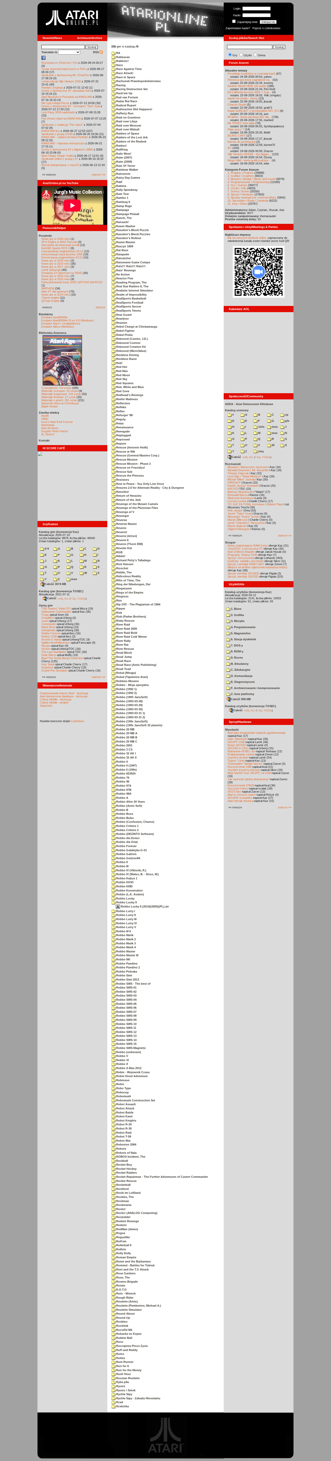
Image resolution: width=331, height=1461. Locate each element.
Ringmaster (123, 588)
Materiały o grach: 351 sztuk (59, 400)
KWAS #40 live (50, 130)
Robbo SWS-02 (126, 991)
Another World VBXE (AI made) (247, 86)
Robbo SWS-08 (126, 1015)
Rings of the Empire (129, 592)
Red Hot (121, 366)
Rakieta (120, 185)
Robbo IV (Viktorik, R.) (130, 870)
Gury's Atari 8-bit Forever (57, 421)
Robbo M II (123, 931)
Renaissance (124, 427)
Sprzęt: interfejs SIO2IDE (243, 573)
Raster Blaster (125, 242)
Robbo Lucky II (126, 902)
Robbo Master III (126, 955)
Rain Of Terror (125, 165)
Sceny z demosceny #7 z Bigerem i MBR (67, 149)
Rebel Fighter (124, 330)
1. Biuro (236, 608)
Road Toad (123, 668)
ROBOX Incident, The (130, 1156)
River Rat (122, 644)
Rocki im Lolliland (128, 1192)
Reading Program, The (131, 282)
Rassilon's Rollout (128, 238)
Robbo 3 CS (123, 749)
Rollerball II (123, 1245)
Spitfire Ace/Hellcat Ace (55, 642)
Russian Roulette (127, 1378)
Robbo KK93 (124, 882)
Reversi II (122, 540)
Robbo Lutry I (125, 911)
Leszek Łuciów (237, 501)
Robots (120, 1148)
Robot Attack (124, 1108)
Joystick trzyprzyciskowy (244, 769)
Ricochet (121, 568)
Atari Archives (49, 428)
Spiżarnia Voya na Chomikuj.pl (60, 403)
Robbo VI (122, 1060)
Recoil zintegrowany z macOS (60, 165)
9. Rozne (236, 657)
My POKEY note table (241, 123)
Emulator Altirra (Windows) (57, 326)
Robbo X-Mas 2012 (128, 1068)
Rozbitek (121, 1325)
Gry (234, 55)
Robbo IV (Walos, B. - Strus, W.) (137, 874)
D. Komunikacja (241, 675)
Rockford (122, 1188)
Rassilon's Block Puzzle (132, 230)
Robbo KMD (124, 886)
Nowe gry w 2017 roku (55, 266)
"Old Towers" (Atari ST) (56, 608)
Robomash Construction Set (135, 1100)
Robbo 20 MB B (126, 737)
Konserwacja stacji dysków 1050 (61, 254)
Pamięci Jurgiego (52, 87)
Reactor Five (124, 278)
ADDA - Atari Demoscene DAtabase (249, 404)
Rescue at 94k (125, 451)
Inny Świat (47, 664)
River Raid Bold (126, 632)
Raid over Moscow (128, 125)
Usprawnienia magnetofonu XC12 (62, 251)
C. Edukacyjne (240, 669)
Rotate (120, 1285)
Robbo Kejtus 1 (126, 878)
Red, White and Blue (129, 387)
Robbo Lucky (124, 898)
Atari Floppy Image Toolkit (57, 155)
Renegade (122, 431)
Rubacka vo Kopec (128, 1333)
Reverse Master (126, 523)
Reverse (121, 520)
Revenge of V (124, 512)
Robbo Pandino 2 (127, 967)
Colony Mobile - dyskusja (55, 699)
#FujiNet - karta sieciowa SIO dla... (249, 117)
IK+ (230, 147)
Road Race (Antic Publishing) (135, 664)
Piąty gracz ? (236, 129)
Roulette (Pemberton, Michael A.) (138, 1305)
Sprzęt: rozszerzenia (241, 557)
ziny (260, 451)
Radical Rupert (125, 105)
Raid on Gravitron (127, 117)
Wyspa (45, 645)
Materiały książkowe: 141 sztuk (61, 394)
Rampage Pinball (127, 214)
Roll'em (120, 1241)
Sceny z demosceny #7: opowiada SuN (66, 90)
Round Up (122, 1317)
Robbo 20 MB (124, 729)
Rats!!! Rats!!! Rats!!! (130, 266)
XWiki (44, 418)
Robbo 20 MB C (126, 741)
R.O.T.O (121, 1289)
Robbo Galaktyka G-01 (131, 850)
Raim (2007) (123, 157)
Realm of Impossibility (131, 294)
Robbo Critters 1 (127, 825)
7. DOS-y (236, 645)
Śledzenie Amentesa (240, 498)
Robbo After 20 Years (130, 801)
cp (286, 414)
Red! (119, 363)
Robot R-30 (123, 1128)
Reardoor (122, 318)
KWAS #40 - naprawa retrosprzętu (63, 143)
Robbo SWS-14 (126, 1039)
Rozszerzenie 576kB (241, 785)
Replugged (123, 435)
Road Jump (123, 656)
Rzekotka (122, 1406)
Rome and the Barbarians (133, 1261)
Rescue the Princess (129, 475)
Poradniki (45, 235)
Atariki (45, 415)
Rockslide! (123, 1217)
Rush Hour (123, 1374)
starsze (100, 307)
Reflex (120, 411)
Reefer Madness (126, 399)
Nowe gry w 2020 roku (55, 260)
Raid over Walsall (127, 129)
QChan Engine (50, 300)
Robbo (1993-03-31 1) (130, 713)
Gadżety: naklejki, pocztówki (246, 561)
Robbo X (121, 1063)
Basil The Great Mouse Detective (62, 658)
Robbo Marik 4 (125, 947)
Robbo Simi (123, 975)
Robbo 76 (122, 777)
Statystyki (46, 705)
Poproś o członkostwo (266, 28)
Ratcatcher (123, 258)
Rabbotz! (122, 60)
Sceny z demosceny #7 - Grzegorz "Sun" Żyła (70, 106)
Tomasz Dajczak (238, 473)
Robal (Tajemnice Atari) (131, 676)
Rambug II (122, 201)
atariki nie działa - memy (243, 98)
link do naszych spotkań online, (247, 237)
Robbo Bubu (124, 817)
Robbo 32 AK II (126, 757)
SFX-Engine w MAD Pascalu (59, 241)
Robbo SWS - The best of (133, 983)
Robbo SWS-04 (126, 999)
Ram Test (122, 193)
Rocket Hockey (126, 1168)
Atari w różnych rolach (242, 794)
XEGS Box (234, 791)
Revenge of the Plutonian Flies (136, 507)
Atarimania (47, 425)
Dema (261, 55)
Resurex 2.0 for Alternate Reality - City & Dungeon (149, 487)
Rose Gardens (125, 1273)
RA (117, 52)
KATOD (232, 488)
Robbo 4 (121, 761)
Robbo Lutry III (126, 919)
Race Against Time (128, 68)
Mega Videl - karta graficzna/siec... (249, 160)
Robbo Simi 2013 (127, 979)
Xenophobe (48, 630)
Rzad (119, 1402)
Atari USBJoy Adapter (241, 551)
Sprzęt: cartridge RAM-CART (246, 564)
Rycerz (120, 1386)
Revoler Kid (123, 548)
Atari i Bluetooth (237, 738)
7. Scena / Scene (238, 191)
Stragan (230, 542)
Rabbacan (122, 57)
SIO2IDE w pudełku (240, 797)
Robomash (123, 1096)
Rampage (122, 209)
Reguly (120, 419)
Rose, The (122, 1277)
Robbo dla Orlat (126, 841)
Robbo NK (122, 959)
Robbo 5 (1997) (126, 765)
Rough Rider (124, 1297)
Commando (48, 624)
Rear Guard (123, 314)
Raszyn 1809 (124, 246)
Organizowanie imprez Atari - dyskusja (64, 693)
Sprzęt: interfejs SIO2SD (243, 576)
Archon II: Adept (51, 639)
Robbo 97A (123, 785)
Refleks (120, 407)
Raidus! (121, 145)
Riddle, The (123, 572)
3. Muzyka (237, 620)
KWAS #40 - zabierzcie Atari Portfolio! (64, 137)
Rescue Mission (126, 459)
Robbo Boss (124, 813)
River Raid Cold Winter (131, 636)
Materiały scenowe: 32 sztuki (59, 390)
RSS (96, 52)
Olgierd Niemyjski (239, 529)
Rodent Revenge (127, 1221)
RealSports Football (129, 302)
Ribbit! (120, 556)
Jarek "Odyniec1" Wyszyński (246, 522)
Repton (120, 443)
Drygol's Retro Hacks (54, 431)
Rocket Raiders (126, 1172)
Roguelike (122, 1237)
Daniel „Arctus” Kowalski (243, 485)
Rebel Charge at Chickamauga (136, 326)
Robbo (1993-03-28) (129, 701)
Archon (45, 648)
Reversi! (121, 532)
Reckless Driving (127, 355)
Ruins (119, 1353)
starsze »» (98, 174)
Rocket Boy (123, 1164)
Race (119, 65)
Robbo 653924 (125, 773)
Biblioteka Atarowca (52, 332)
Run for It (122, 1366)
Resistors (122, 479)
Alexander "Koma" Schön (243, 516)
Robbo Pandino (126, 963)
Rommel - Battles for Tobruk (135, 1265)
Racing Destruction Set (131, 89)
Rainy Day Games (127, 177)
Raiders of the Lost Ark (131, 137)
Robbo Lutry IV (126, 923)
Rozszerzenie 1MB (240, 766)
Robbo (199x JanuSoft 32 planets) (138, 725)
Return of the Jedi (128, 499)
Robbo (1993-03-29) (129, 705)
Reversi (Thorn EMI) (129, 544)
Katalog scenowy (237, 410)
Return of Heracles (128, 495)
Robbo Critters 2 (127, 830)
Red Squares (124, 383)
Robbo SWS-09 (126, 1019)
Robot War (123, 1140)
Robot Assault (125, 1104)
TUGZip (81, 598)
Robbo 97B (123, 789)
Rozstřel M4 (123, 1329)
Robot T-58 (123, 1136)
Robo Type (123, 1088)
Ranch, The (123, 217)
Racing (120, 85)
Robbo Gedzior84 (127, 858)
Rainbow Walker (126, 169)
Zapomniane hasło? (237, 28)
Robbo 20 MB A (126, 733)
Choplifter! (47, 617)
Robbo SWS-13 (126, 1035)
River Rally (123, 640)
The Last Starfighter (53, 651)
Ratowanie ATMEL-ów (241, 751)
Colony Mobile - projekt (54, 702)
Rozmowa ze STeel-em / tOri (59, 62)
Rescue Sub (123, 471)
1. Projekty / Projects (241, 172)
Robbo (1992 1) (126, 689)
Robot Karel (123, 1116)
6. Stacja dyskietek (243, 639)
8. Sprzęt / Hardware (241, 194)
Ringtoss (122, 596)
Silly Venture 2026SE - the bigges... (249, 154)
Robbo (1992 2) (126, 692)
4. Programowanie (242, 627)
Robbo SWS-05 (126, 1003)
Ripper (120, 608)
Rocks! (120, 1209)
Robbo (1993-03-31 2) (130, 717)
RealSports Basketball (130, 298)
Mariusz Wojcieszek (240, 491)
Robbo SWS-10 (126, 1023)
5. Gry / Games (237, 185)
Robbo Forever (51, 633)
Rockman (122, 1201)
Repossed (122, 439)
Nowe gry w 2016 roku (55, 276)
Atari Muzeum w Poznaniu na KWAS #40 (66, 96)
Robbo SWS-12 (126, 1031)
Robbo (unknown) (128, 1052)
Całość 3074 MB (55, 584)
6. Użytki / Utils (237, 188)
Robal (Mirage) (125, 672)
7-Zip (73, 598)
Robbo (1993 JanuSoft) (131, 697)
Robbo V (121, 1055)
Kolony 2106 (49, 636)
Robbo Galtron (126, 854)
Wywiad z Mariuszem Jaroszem (248, 467)
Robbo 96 (122, 781)
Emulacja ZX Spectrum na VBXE (61, 272)
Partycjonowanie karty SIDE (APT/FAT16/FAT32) (71, 282)
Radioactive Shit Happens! (133, 109)
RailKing (121, 149)
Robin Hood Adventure (131, 1076)
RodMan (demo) (126, 1229)
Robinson (122, 1080)
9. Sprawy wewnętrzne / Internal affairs (252, 197)
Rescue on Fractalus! (130, 467)
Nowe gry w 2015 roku (55, 279)
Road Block (123, 652)
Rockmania (123, 1204)
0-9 (46, 548)
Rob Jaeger (235, 510)
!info (261, 426)
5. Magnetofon (240, 633)
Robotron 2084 (125, 1144)
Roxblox (121, 1321)
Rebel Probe (124, 334)
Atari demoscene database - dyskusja (63, 696)
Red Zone (122, 391)
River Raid (122, 624)
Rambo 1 (121, 197)
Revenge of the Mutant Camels (136, 504)
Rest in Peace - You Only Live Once (139, 483)
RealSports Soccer (128, 306)
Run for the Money (128, 1370)
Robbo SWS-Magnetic (130, 1047)
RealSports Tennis (128, 310)
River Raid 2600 (126, 628)
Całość (51, 598)
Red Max (121, 371)
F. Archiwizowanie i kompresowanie (255, 688)
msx (274, 433)
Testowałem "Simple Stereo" (245, 763)
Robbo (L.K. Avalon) (129, 894)
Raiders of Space (127, 133)
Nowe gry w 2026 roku (55, 238)
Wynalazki (232, 729)
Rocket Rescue (126, 1180)
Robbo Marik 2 (125, 939)
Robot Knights (125, 1120)
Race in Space (125, 77)
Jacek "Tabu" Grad (240, 513)
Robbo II (121, 862)
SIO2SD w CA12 (238, 748)
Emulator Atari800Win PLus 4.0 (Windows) (67, 320)
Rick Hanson (124, 564)
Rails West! (123, 153)
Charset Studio (237, 104)
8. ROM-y (236, 651)
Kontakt (44, 440)
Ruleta (120, 1358)
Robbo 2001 (123, 745)
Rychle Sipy (123, 1394)
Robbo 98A (123, 793)
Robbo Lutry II (125, 915)
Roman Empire (125, 1257)
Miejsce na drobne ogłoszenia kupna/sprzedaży (258, 567)
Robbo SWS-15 (126, 1043)
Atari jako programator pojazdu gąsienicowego (256, 732)
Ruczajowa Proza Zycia (131, 1345)
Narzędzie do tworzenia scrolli (60, 245)
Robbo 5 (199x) (126, 769)
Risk (118, 612)
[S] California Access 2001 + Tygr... (249, 92)
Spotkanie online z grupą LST (59, 158)
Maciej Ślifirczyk (238, 519)
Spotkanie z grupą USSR (57, 134)
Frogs (45, 614)
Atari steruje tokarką (240, 800)
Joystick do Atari (238, 757)
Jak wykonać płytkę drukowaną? (248, 779)
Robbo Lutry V (125, 927)
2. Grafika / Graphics (241, 175)
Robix (119, 1084)
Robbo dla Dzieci (127, 838)
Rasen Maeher (125, 226)
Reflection (122, 403)
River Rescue (124, 648)
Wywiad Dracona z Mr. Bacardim (248, 470)
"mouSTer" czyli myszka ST (245, 548)
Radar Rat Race (126, 101)
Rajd (118, 181)
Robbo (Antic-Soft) (128, 805)
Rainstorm (122, 173)
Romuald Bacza (237, 494)
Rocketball (123, 1184)
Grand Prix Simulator (54, 670)
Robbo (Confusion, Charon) (134, 821)
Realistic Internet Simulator (134, 290)
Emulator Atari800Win (54, 317)
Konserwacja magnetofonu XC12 (61, 257)
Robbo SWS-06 (126, 1007)
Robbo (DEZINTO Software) (134, 833)
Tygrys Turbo (236, 760)
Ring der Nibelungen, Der (133, 584)
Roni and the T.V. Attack (132, 1269)
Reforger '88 (124, 415)
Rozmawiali (233, 463)
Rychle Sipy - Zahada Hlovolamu (137, 1398)
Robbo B (121, 809)
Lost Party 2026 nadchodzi (58, 112)
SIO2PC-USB (236, 742)
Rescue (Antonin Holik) (131, 447)
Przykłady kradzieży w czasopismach (251, 73)
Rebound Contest (127, 342)
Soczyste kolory (238, 788)
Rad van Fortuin (126, 97)
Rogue (120, 1233)
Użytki (248, 55)
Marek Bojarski (237, 525)
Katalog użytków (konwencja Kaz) (248, 592)
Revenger (122, 515)
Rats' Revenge (125, 270)
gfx (286, 420)
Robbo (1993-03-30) (129, 709)
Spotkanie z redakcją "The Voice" (62, 124)
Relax (119, 423)
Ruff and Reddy (126, 1350)
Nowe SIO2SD (237, 745)
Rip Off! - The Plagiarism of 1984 (137, 604)
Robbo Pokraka (126, 971)
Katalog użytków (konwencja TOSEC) (250, 706)
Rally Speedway (126, 189)
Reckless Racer (126, 358)
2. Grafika (237, 615)
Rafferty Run (124, 113)
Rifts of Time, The (127, 580)
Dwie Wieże (48, 655)
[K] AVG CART (237, 135)
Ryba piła (122, 1382)
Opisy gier (46, 605)
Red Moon (122, 375)
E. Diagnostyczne (242, 681)
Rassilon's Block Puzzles (132, 234)
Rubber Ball (123, 1337)
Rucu (119, 1341)
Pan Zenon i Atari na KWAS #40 (61, 118)
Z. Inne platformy (242, 694)
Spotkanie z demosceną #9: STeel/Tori (65, 75)
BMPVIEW (47, 288)
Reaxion (121, 322)
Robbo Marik (124, 935)
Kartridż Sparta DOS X (55, 248)
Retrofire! (122, 491)
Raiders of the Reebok (130, 141)
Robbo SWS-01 (126, 987)
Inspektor (47, 667)
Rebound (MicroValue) (130, 350)
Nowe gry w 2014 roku (55, 294)
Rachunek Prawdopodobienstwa (138, 81)
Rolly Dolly (123, 1253)
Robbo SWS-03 (126, 995)
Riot (118, 600)
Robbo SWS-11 (125, 1027)
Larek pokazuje (51, 269)
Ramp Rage (123, 206)
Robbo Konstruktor (129, 890)
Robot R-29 (123, 1124)
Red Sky (121, 379)
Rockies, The (124, 1196)
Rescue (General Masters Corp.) (137, 455)
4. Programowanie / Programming (248, 182)
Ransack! (122, 222)
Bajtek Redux (49, 406)
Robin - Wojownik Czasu (132, 1072)
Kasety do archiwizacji (241, 141)
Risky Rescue (124, 620)
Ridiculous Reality (128, 576)
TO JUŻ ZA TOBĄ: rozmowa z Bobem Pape (255, 504)
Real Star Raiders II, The (131, 286)
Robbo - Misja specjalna (132, 684)
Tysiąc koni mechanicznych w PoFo (64, 68)
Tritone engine (50, 297)
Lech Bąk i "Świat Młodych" (245, 476)
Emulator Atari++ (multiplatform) (60, 323)
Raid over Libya (126, 121)
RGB (119, 552)
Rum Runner (124, 1361)
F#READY (234, 482)
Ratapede (122, 254)
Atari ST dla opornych (55, 291)
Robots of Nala (126, 1152)
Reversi (120, 528)
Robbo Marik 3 (125, 943)
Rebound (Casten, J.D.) (131, 338)
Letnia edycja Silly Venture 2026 (61, 81)
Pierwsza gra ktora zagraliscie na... (250, 79)
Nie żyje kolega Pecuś (55, 103)
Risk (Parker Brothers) (130, 616)
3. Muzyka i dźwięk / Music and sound (251, 178)
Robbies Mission (127, 681)
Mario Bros (48, 627)
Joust (44, 620)
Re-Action (122, 274)
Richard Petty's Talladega (133, 560)
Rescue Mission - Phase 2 (133, 463)
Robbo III (122, 866)
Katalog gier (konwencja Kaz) (59, 531)
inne (73, 579)
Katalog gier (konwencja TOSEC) (61, 591)
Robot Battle (124, 1112)
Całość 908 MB (241, 699)
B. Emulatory (239, 663)
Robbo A (121, 797)
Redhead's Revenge (129, 395)
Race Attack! (124, 73)
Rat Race (121, 250)
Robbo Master (125, 951)
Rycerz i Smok (125, 1390)
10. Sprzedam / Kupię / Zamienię (248, 200)
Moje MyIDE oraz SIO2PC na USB (249, 773)
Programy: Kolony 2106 (242, 554)
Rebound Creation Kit (130, 346)
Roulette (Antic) (126, 1301)
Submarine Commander (56, 611)
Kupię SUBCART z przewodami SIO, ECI (253, 110)
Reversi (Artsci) (126, 536)
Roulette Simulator (128, 1309)
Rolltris (120, 1249)
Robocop (122, 1092)
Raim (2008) (123, 161)
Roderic (121, 1225)
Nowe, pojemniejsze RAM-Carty (248, 545)
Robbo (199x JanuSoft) (131, 721)
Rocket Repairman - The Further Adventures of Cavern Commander (161, 1176)
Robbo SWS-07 (126, 1011)
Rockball (121, 1160)
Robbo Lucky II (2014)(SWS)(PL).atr (144, 906)
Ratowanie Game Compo (132, 262)
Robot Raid (123, 1132)
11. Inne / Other (237, 203)
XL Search (47, 434)
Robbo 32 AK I (125, 753)
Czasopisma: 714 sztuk (56, 387)
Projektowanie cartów (241, 754)
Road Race (123, 660)
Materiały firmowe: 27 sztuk (58, 397)
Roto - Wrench (125, 1293)
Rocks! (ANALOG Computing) (136, 1212)
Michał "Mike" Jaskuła (241, 479)
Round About (125, 1313)
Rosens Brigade (126, 1281)
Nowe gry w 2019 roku (55, 263)
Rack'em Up (123, 93)
